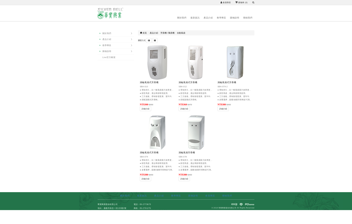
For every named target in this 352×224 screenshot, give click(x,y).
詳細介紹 (145, 109)
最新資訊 (195, 18)
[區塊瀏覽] (155, 40)
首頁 (144, 33)
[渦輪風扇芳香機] (196, 132)
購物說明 (234, 18)
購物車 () (243, 2)
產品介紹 (208, 18)
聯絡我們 (247, 18)
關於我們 (181, 18)
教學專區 (221, 18)
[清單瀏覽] (149, 40)
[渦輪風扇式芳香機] (157, 62)
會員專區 (226, 2)
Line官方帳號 (109, 57)
